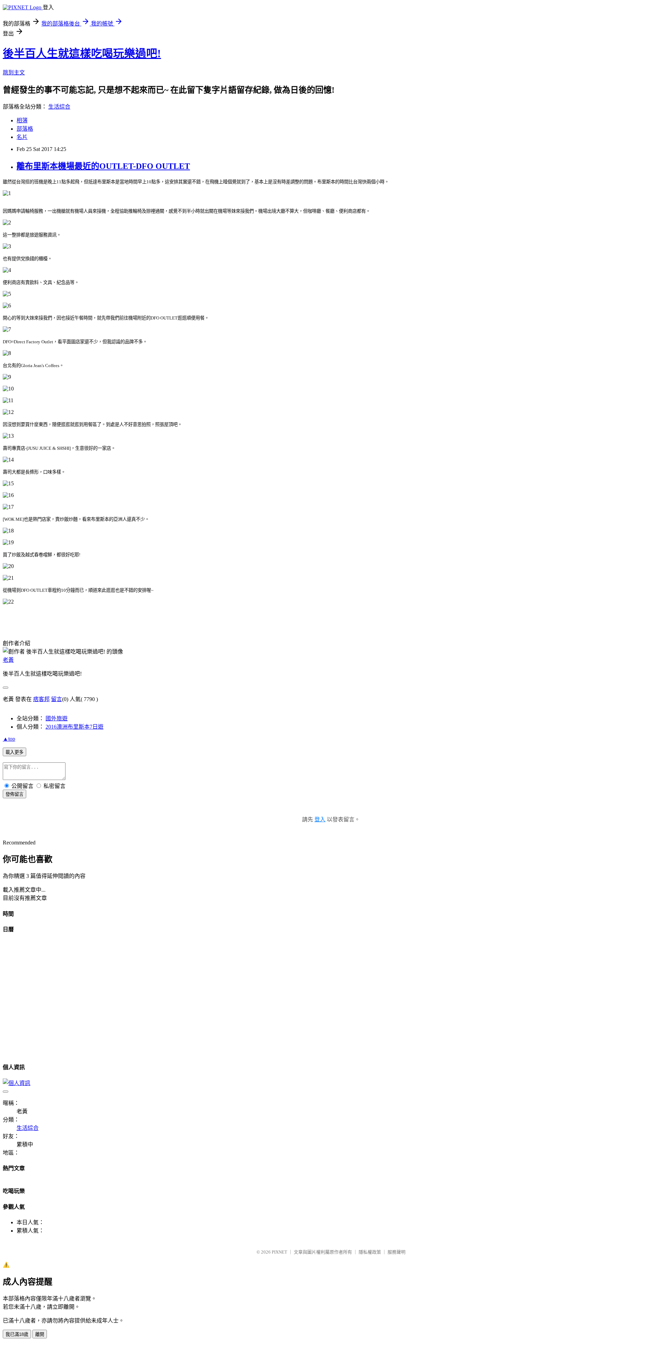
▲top (9, 739)
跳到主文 (14, 72)
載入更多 (14, 752)
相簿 (22, 120)
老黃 (8, 660)
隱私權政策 (370, 1252)
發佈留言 (14, 794)
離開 (39, 1334)
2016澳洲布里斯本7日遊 (74, 727)
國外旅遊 (57, 718)
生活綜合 (59, 107)
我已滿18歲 (17, 1334)
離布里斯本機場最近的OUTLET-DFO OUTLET (103, 166)
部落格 (25, 129)
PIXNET (279, 1252)
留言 (56, 699)
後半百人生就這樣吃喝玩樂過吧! (82, 53)
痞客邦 (41, 699)
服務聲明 (396, 1252)
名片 (22, 137)
